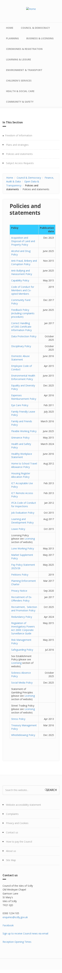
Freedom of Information (18, 135)
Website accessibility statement (23, 804)
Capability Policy (20, 280)
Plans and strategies (17, 144)
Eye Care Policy (19, 405)
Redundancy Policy (21, 616)
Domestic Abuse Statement (20, 357)
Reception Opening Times (17, 941)
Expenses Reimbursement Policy (23, 397)
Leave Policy (18, 529)
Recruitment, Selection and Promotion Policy (24, 608)
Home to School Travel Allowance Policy (24, 465)
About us (11, 851)
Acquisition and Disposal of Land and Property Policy (23, 241)
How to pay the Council (19, 841)
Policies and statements (19, 154)
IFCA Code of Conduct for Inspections (23, 504)
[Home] (31, 8)
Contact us (12, 832)
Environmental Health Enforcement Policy (23, 377)
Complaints (12, 814)
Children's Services (19, 80)
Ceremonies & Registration (24, 49)
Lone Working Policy (22, 548)
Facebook (8, 925)
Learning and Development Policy (22, 520)
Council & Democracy (35, 27)
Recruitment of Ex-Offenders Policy (21, 598)
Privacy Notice (19, 590)
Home (9, 27)
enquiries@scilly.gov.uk (15, 917)
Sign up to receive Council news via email (25, 933)
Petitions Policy (19, 574)
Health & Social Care (20, 91)
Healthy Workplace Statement (21, 455)
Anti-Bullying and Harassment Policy (21, 272)
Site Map (11, 860)
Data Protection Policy (23, 336)
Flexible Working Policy (24, 431)
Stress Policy (18, 719)
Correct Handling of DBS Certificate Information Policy (21, 327)
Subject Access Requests (20, 163)
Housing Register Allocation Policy (20, 475)
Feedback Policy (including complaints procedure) (22, 313)
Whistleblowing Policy (23, 735)
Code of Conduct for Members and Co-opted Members (22, 290)
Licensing (29, 538)
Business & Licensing (40, 38)
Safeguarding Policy (22, 649)
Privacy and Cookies (17, 823)
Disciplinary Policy (21, 346)
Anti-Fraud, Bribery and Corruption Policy (24, 262)
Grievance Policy (20, 437)
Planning (12, 38)
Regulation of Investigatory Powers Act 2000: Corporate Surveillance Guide (23, 628)
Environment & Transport (24, 70)
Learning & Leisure (18, 59)
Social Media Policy (22, 682)
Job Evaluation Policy (22, 512)
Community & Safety (19, 101)
